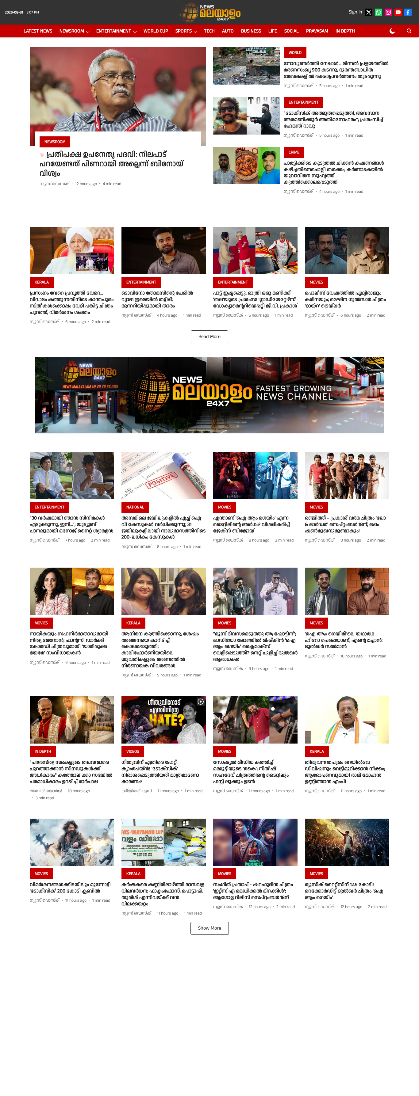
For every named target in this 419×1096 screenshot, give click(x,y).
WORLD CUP (156, 31)
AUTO (228, 31)
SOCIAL (291, 31)
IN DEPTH (345, 31)
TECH (209, 31)
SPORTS (183, 31)
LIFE (272, 31)
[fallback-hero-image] (118, 96)
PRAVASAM (317, 31)
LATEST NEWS (38, 31)
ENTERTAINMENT (113, 31)
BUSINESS (251, 31)
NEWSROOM (72, 31)
